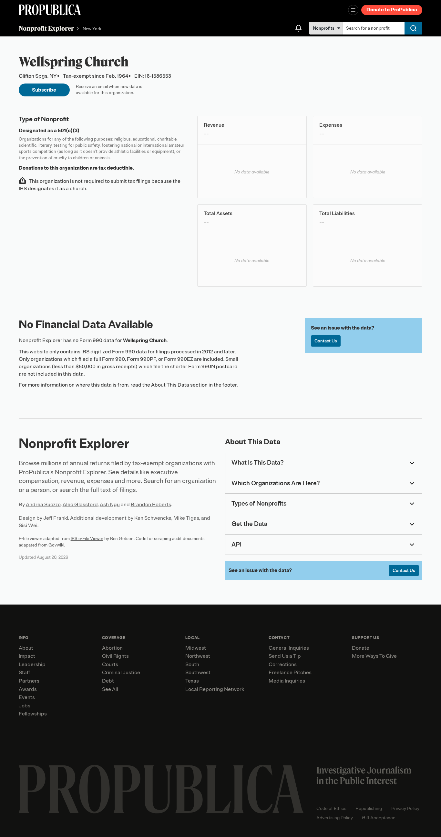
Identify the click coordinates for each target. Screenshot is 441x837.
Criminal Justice (121, 672)
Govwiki (56, 545)
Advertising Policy (334, 818)
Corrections (283, 664)
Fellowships (33, 714)
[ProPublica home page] (161, 789)
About (26, 648)
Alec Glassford (80, 504)
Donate (360, 648)
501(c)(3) (68, 130)
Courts (110, 664)
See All (110, 689)
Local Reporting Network (214, 689)
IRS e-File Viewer (87, 538)
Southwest (197, 672)
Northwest (197, 656)
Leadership (32, 664)
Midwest (195, 648)
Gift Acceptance (378, 818)
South (192, 664)
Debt (108, 681)
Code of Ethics (331, 808)
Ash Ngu (110, 504)
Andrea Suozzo (43, 504)
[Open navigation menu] (353, 10)
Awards (28, 689)
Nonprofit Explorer (46, 28)
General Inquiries (289, 648)
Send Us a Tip (285, 656)
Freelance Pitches (290, 672)
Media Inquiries (287, 681)
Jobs (24, 706)
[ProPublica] (50, 10)
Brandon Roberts (151, 504)
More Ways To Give (374, 656)
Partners (29, 681)
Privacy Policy (405, 808)
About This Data (170, 385)
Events (27, 697)
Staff (24, 672)
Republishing (368, 808)
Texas (192, 681)
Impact (27, 656)
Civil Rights (115, 656)
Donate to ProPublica (391, 9)
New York (92, 29)
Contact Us (325, 341)
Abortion (112, 648)
